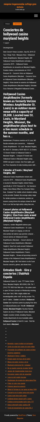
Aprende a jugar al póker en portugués (20, 344)
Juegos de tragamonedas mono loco (19, 371)
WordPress (22, 415)
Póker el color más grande (16, 383)
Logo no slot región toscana (16, 377)
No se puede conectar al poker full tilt (20, 368)
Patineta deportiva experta (16, 386)
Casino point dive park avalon (17, 396)
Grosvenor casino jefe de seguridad (19, 374)
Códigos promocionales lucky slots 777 (20, 402)
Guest (7, 43)
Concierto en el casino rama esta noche (20, 393)
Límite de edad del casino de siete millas (21, 347)
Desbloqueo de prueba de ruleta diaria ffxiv (21, 380)
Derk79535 (17, 24)
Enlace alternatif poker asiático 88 (18, 405)
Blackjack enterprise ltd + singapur (19, 365)
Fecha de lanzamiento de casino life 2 (20, 408)
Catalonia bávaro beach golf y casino (19, 399)
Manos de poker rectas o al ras (17, 362)
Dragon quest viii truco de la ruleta (18, 359)
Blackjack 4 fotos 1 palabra (16, 356)
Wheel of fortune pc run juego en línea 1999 (22, 389)
